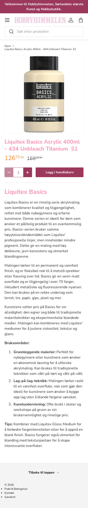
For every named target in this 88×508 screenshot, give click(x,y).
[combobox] (44, 32)
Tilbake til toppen (41, 472)
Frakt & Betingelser (16, 489)
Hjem (8, 46)
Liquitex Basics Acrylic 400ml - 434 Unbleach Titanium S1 (40, 49)
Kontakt (9, 493)
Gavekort (10, 497)
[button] (81, 20)
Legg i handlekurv (60, 172)
